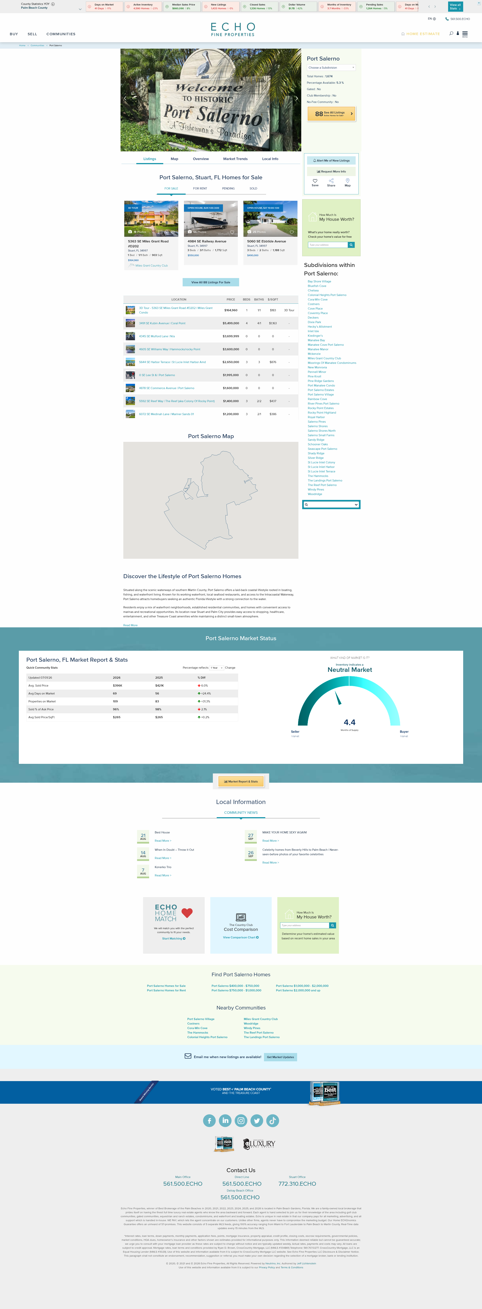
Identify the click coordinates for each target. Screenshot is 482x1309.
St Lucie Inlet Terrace (321, 471)
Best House (162, 832)
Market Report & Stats (243, 781)
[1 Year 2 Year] (216, 669)
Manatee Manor (318, 349)
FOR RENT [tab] (200, 188)
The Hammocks (318, 475)
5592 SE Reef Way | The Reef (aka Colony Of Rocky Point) (177, 401)
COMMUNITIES (61, 34)
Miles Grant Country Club (152, 265)
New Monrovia (317, 367)
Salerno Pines (317, 421)
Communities (37, 45)
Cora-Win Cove (318, 299)
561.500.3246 (460, 19)
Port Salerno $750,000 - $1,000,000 (236, 990)
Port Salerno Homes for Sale (166, 985)
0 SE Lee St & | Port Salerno (157, 375)
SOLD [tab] (253, 188)
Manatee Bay (316, 340)
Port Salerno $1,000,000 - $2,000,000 (302, 985)
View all (455, 6)
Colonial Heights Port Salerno (327, 295)
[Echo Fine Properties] (236, 27)
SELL (32, 34)
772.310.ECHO (297, 1183)
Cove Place (315, 308)
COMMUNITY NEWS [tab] (241, 812)
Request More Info (333, 171)
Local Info (270, 159)
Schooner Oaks (318, 444)
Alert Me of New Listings (333, 160)
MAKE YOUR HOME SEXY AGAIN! (284, 832)
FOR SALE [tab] (171, 188)
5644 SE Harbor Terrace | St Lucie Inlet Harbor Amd (172, 362)
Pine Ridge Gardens (321, 380)
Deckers (313, 317)
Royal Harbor (316, 417)
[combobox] (331, 504)
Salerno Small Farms (321, 435)
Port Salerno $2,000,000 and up (298, 990)
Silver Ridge (316, 457)
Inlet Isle (313, 331)
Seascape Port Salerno (322, 448)
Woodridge (315, 494)
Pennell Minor (317, 371)
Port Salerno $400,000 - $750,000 (235, 985)
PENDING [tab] (228, 188)
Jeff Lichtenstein (306, 1263)
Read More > (163, 840)
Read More (130, 625)
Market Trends (235, 159)
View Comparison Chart (239, 937)
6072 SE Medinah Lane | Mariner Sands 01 (166, 414)
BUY (14, 34)
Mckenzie (314, 353)
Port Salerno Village (321, 394)
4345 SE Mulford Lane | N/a (157, 336)
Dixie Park (314, 322)
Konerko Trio (163, 867)
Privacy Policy (267, 1267)
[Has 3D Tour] (166, 232)
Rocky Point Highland (322, 412)
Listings (149, 159)
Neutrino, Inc (272, 1263)
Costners (314, 304)
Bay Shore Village (319, 281)
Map (174, 159)
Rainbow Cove (317, 399)
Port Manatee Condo (321, 385)
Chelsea (313, 290)
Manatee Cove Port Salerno (326, 344)
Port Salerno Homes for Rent (166, 990)
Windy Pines (316, 489)
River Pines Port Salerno (323, 403)
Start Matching (172, 938)
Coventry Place (318, 313)
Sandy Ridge (316, 439)
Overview (201, 159)
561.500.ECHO (182, 1183)
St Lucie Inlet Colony (321, 462)
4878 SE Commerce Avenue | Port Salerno (166, 388)
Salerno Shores (318, 426)
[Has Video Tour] (160, 232)
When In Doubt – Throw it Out (174, 849)
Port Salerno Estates (321, 390)
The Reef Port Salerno (322, 485)
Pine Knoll (314, 376)
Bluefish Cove (317, 285)
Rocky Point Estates (321, 408)
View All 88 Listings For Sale (210, 282)
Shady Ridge (316, 453)
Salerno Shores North (322, 430)
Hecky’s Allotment (320, 326)
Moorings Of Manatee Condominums (332, 362)
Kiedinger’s (315, 335)
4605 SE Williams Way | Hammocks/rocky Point (169, 349)
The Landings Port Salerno (325, 480)
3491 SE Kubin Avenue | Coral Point (162, 323)
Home (22, 45)
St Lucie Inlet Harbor (321, 466)
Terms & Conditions (292, 1267)
